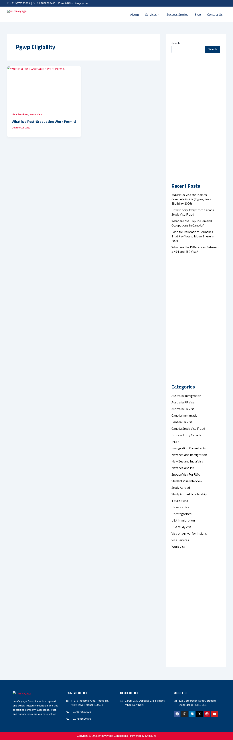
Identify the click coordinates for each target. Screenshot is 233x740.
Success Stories (177, 14)
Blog (197, 14)
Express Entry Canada (186, 435)
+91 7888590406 (45, 3)
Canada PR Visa (181, 422)
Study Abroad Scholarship (189, 494)
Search (175, 43)
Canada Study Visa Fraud (188, 429)
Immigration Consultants (188, 448)
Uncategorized (181, 514)
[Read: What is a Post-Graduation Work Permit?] (44, 87)
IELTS (175, 442)
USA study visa (181, 527)
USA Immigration (183, 520)
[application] (158, 14)
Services (151, 14)
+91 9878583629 (20, 3)
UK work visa (180, 507)
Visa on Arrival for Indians (189, 534)
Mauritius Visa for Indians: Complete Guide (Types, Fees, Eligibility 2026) (191, 199)
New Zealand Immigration (189, 455)
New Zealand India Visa (187, 461)
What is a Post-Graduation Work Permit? (44, 121)
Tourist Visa (179, 501)
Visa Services (20, 114)
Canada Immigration (185, 415)
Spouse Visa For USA (185, 474)
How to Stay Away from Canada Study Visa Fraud (192, 212)
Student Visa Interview (186, 481)
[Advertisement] (195, 109)
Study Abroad (181, 488)
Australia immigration (186, 396)
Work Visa (36, 114)
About (134, 14)
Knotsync (150, 735)
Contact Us (215, 14)
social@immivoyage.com (75, 3)
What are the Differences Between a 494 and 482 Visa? (194, 249)
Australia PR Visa (182, 402)
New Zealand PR (182, 468)
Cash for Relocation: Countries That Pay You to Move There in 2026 (192, 236)
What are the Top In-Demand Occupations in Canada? (191, 223)
